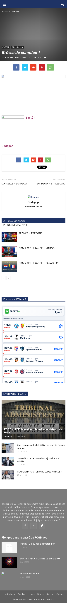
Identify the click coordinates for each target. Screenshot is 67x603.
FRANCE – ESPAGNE (30, 233)
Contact (59, 594)
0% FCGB (5, 47)
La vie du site (9, 594)
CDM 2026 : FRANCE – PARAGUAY (39, 263)
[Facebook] (25, 526)
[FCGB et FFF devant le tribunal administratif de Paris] (33, 419)
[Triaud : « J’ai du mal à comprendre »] (9, 547)
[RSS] (33, 526)
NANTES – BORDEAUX (31, 573)
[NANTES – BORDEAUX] (9, 577)
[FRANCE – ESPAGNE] (9, 237)
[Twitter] (42, 526)
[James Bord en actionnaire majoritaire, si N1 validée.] (8, 461)
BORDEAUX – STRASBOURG (51, 183)
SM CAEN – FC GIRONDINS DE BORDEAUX (40, 558)
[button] (62, 4)
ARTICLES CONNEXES (14, 221)
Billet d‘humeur (17, 47)
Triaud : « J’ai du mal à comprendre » (37, 544)
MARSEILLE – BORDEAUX (14, 183)
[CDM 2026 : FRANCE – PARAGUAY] (9, 266)
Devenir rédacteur (45, 594)
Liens (32, 594)
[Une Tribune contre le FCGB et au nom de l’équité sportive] (8, 448)
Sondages (22, 594)
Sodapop (9, 57)
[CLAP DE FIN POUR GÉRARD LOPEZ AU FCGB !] (8, 474)
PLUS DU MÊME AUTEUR (15, 225)
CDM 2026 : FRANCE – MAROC (37, 248)
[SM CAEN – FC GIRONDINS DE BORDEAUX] (9, 562)
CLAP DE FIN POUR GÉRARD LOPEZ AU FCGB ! (39, 471)
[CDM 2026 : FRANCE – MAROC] (9, 251)
